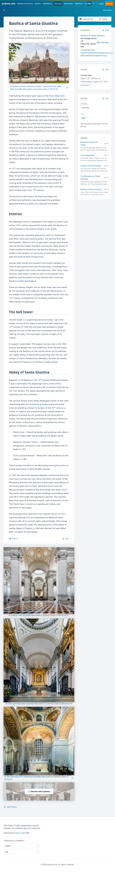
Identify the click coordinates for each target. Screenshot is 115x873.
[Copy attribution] (67, 88)
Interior (15, 214)
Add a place (107, 10)
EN (89, 3)
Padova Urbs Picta (25, 3)
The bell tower (21, 312)
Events (38, 3)
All (4, 10)
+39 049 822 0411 (88, 50)
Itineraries (68, 3)
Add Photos (12, 807)
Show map (104, 42)
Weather (78, 3)
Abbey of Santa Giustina (29, 372)
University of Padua (38, 404)
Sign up (109, 3)
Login (101, 3)
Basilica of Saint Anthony (91, 189)
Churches (85, 108)
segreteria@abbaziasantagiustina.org (97, 53)
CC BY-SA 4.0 (53, 89)
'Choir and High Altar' (17, 703)
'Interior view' (17, 615)
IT (93, 3)
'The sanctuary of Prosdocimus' (19, 776)
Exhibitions (47, 3)
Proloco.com (19, 833)
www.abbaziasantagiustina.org (94, 55)
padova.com (8, 3)
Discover (58, 3)
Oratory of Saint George (91, 166)
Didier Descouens (24, 89)
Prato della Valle (57, 95)
